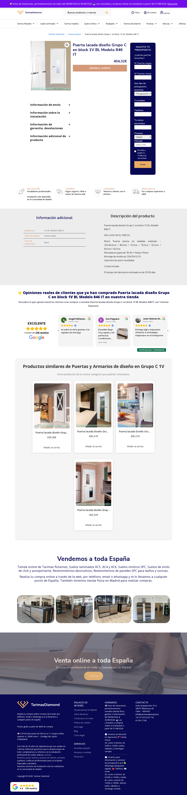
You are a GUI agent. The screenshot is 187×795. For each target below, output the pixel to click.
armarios (61, 757)
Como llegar (79, 735)
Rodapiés (110, 23)
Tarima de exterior (132, 23)
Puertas (150, 23)
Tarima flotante (24, 23)
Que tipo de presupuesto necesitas (140, 86)
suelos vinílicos (31, 757)
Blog (76, 731)
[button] (168, 331)
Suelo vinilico (90, 23)
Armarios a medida (82, 752)
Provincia (139, 133)
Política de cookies (82, 722)
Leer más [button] (66, 342)
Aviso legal (78, 727)
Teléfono (139, 110)
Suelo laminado (48, 23)
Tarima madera (71, 23)
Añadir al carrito (99, 68)
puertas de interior (48, 757)
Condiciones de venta (83, 718)
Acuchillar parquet (82, 748)
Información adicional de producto (48, 138)
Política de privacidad (142, 157)
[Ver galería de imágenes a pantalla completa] (66, 44)
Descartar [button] (172, 3)
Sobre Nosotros (81, 714)
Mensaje (138, 140)
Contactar (93, 676)
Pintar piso (78, 756)
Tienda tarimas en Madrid (85, 710)
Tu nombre (140, 100)
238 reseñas (42, 332)
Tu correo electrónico (140, 122)
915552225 (144, 717)
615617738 (141, 720)
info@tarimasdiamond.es (147, 714)
